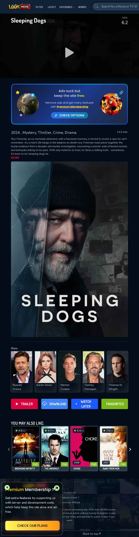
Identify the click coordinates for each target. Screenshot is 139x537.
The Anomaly (51, 468)
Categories (65, 7)
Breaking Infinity (25, 468)
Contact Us (70, 492)
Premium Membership (72, 107)
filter (39, 7)
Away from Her (111, 468)
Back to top (91, 534)
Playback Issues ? (69, 497)
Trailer (27, 404)
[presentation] (8, 449)
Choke (77, 468)
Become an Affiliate (69, 502)
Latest (52, 7)
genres (82, 7)
